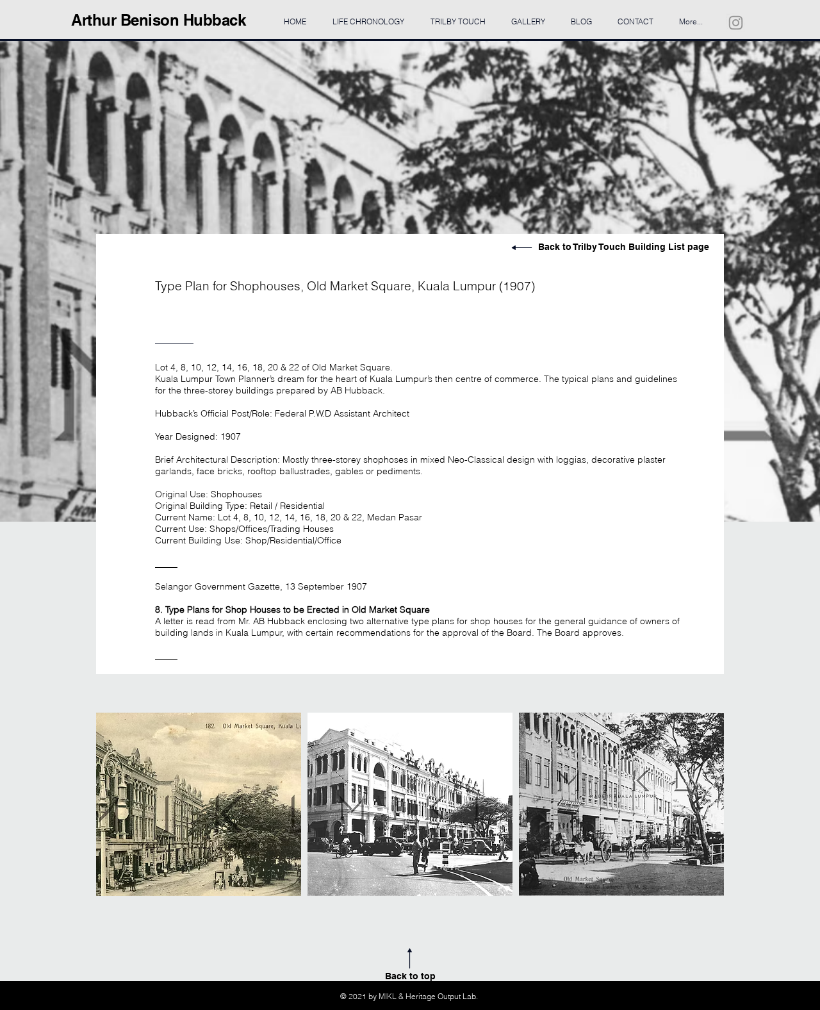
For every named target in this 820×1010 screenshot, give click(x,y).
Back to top (410, 976)
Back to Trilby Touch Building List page (623, 247)
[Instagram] (735, 22)
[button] (198, 804)
